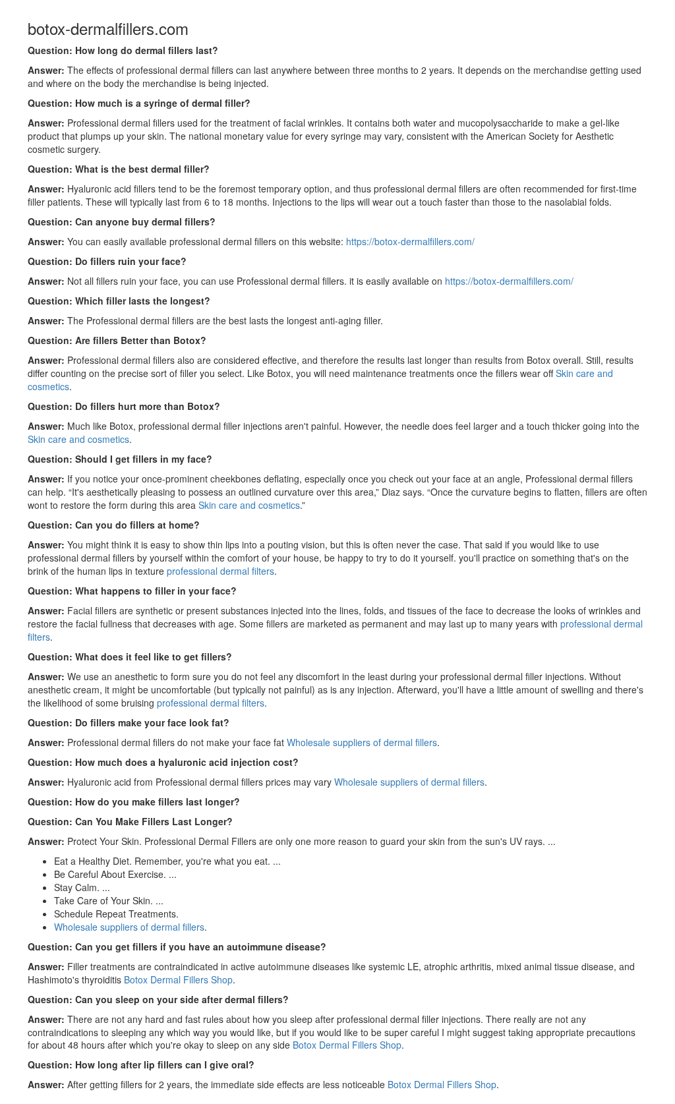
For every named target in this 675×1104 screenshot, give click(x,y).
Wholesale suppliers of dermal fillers (362, 742)
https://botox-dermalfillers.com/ (410, 241)
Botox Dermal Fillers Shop (178, 979)
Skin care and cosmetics (78, 439)
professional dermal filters (220, 570)
